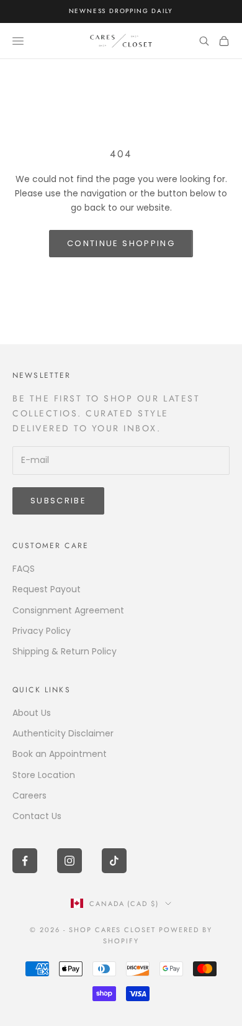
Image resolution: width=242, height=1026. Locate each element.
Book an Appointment (59, 754)
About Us (31, 713)
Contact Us (36, 816)
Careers (29, 795)
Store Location (43, 775)
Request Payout (46, 589)
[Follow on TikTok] (114, 860)
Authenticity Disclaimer (63, 733)
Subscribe (58, 500)
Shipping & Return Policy (64, 651)
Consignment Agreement (68, 610)
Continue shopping (121, 243)
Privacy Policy (41, 631)
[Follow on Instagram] (69, 860)
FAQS (23, 568)
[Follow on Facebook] (25, 860)
